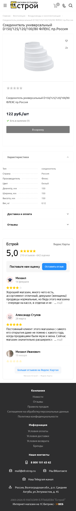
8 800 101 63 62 (41, 462)
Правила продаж (38, 406)
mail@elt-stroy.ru (25, 470)
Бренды (38, 445)
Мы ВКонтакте (58, 470)
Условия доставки (38, 436)
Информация (38, 425)
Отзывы (38, 401)
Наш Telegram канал (40, 479)
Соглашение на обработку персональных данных (38, 411)
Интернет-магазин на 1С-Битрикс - (38, 504)
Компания (38, 390)
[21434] (38, 56)
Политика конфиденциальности (38, 416)
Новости (38, 396)
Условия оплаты (38, 431)
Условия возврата (38, 440)
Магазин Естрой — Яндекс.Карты (38, 376)
